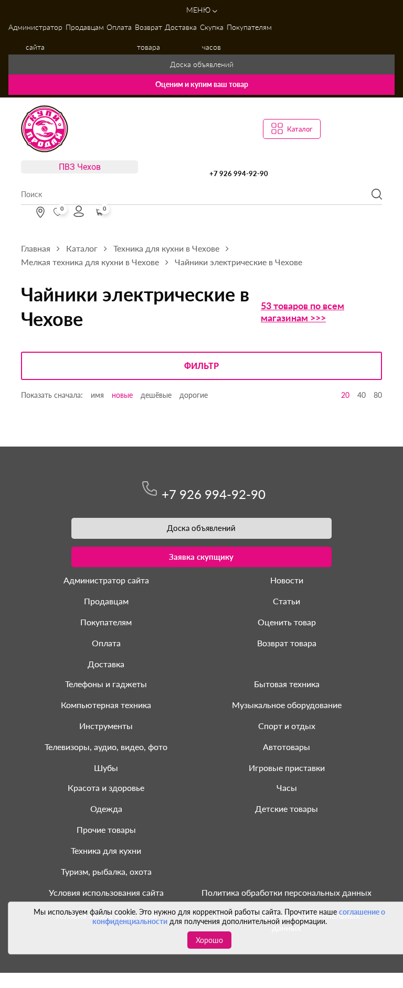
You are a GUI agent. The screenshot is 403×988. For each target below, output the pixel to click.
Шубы (106, 768)
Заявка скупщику (201, 556)
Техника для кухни (106, 850)
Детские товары (286, 808)
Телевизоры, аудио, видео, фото (106, 747)
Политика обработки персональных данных (287, 892)
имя (97, 394)
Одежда (106, 808)
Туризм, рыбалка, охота (106, 871)
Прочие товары (106, 829)
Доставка (181, 27)
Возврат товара (148, 37)
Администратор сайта (35, 37)
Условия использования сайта (106, 892)
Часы (287, 787)
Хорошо (209, 940)
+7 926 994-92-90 (238, 173)
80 (378, 394)
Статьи (286, 601)
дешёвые (156, 394)
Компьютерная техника (106, 705)
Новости (286, 580)
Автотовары (286, 747)
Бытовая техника (287, 684)
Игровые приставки (287, 768)
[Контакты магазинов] (40, 212)
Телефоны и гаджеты (106, 684)
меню (199, 9)
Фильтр (201, 366)
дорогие (193, 394)
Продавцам (85, 27)
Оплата (119, 27)
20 (345, 394)
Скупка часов (212, 37)
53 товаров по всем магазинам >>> (302, 311)
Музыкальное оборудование (287, 705)
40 (361, 394)
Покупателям (249, 27)
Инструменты (106, 726)
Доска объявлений (202, 64)
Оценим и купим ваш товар (201, 84)
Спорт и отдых (286, 726)
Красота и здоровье (106, 787)
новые (122, 394)
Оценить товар (287, 622)
